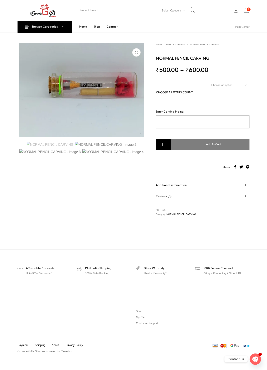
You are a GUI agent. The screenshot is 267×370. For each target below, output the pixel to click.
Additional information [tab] (171, 185)
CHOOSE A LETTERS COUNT (174, 92)
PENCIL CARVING (175, 44)
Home (159, 44)
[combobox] (172, 10)
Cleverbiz (66, 351)
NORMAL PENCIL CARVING (204, 44)
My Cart (141, 317)
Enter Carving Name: (170, 111)
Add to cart (213, 144)
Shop (139, 311)
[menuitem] (83, 27)
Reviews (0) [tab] (163, 196)
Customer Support (147, 323)
